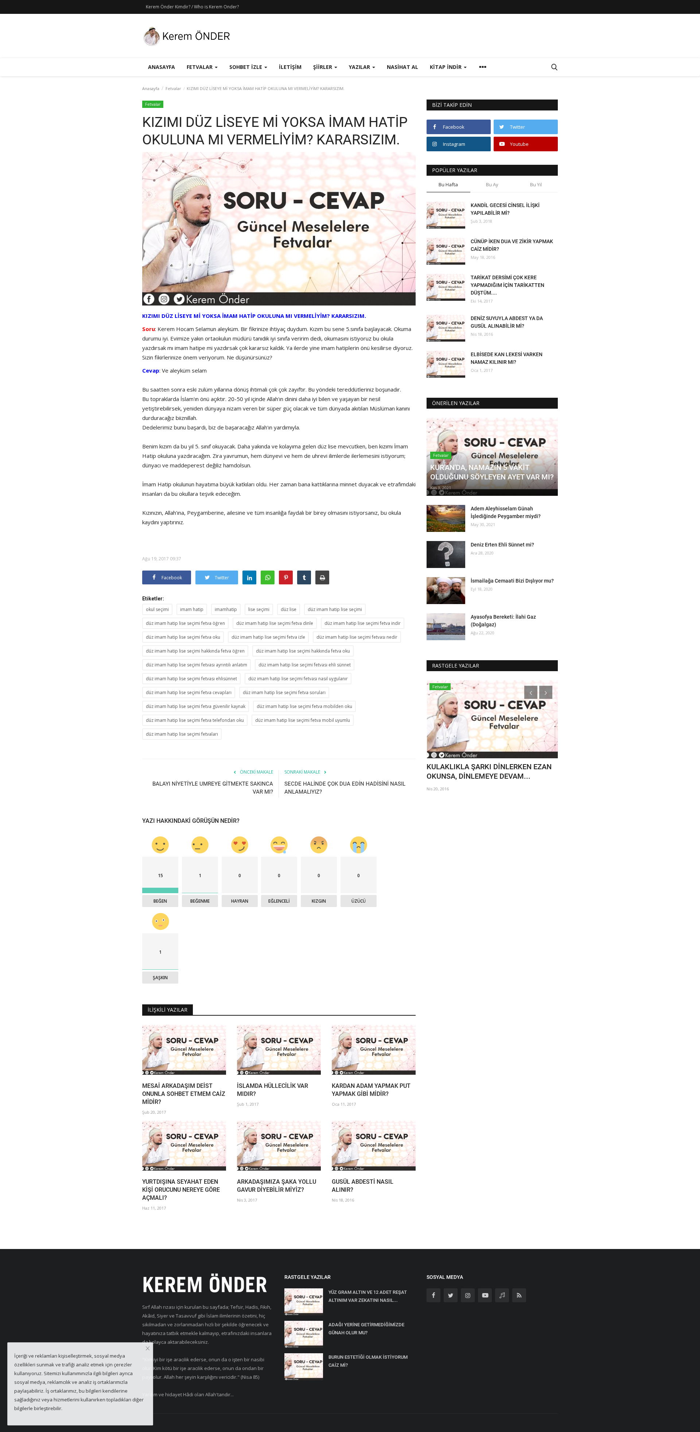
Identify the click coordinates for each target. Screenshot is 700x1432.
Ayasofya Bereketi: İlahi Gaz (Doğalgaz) (503, 620)
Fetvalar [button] (200, 66)
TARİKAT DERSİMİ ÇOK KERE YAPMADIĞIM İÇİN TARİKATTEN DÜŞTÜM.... (507, 285)
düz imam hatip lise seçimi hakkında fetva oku (303, 651)
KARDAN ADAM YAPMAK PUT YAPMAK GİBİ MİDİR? (371, 1089)
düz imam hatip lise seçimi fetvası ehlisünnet (191, 679)
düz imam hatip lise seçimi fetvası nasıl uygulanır (298, 679)
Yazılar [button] (360, 66)
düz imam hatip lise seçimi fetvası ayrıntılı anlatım (196, 665)
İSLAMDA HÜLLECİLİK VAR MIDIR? (272, 1089)
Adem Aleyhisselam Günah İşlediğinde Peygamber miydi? (506, 512)
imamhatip (226, 609)
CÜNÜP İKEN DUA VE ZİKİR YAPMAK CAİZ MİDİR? (512, 245)
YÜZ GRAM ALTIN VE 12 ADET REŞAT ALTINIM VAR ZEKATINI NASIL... (367, 1296)
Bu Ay (492, 184)
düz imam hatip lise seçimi (335, 609)
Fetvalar (173, 88)
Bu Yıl (536, 184)
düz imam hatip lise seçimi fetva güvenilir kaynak (195, 706)
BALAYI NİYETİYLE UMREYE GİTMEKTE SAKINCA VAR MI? (212, 788)
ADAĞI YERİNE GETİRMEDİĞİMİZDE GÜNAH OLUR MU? (366, 1328)
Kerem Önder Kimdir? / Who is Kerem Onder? (192, 7)
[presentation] (530, 692)
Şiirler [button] (323, 66)
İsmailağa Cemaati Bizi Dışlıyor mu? (512, 581)
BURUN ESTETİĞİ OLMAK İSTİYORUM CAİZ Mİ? (368, 1361)
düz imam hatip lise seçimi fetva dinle (274, 623)
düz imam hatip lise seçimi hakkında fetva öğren (195, 651)
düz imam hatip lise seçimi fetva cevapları (189, 692)
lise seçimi (258, 609)
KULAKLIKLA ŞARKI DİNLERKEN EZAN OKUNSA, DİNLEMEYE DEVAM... (489, 771)
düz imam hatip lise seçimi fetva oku (183, 637)
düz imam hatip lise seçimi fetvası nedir (356, 637)
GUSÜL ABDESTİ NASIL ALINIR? (362, 1185)
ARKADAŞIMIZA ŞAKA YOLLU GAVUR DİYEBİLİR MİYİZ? (276, 1185)
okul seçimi (157, 609)
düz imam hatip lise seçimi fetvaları (182, 734)
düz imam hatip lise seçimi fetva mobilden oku (304, 706)
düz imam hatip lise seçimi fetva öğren (185, 623)
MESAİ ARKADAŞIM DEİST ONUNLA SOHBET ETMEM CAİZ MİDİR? (183, 1093)
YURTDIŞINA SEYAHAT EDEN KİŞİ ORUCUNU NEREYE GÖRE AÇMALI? (181, 1189)
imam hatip (191, 609)
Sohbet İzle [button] (246, 66)
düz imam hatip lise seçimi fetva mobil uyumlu (302, 720)
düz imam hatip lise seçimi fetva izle (268, 637)
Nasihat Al (402, 66)
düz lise (288, 609)
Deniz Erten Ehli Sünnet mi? (502, 545)
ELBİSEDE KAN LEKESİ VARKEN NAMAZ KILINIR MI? (506, 358)
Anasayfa (161, 66)
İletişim (290, 66)
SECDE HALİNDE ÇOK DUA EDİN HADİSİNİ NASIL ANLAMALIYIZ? (344, 788)
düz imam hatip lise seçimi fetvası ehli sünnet (304, 665)
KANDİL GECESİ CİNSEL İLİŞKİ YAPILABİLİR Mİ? (505, 209)
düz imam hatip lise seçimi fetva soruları (284, 692)
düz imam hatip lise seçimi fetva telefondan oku (195, 720)
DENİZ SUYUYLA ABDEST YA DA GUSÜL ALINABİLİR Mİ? (507, 322)
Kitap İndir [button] (446, 66)
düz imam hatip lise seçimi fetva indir (362, 623)
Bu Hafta (448, 184)
